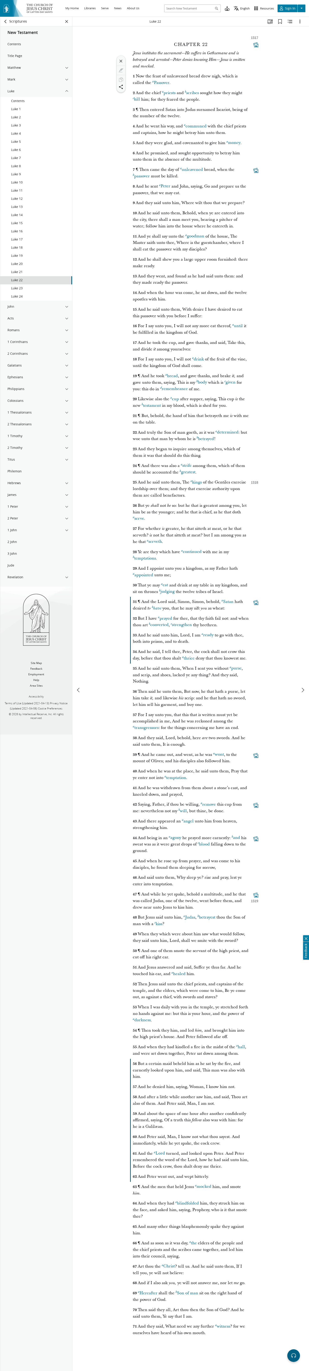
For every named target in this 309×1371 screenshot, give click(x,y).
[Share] (121, 86)
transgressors (146, 728)
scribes (192, 93)
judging (167, 592)
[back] (5, 21)
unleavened (192, 169)
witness (223, 1326)
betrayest (207, 917)
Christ (169, 1266)
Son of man (187, 1293)
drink (199, 359)
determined (227, 432)
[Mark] (121, 70)
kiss (159, 924)
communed (196, 126)
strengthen (182, 625)
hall (241, 1047)
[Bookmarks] (280, 21)
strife (187, 466)
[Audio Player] (293, 1355)
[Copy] (121, 79)
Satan (228, 602)
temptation (176, 778)
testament (152, 405)
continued (192, 552)
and (236, 838)
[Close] (121, 61)
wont (219, 754)
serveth (155, 542)
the (194, 1243)
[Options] (299, 21)
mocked (204, 1187)
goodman (195, 236)
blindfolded (188, 1203)
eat (165, 585)
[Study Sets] (270, 21)
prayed (165, 618)
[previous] (78, 690)
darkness (142, 1020)
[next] (302, 690)
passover (142, 176)
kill (137, 99)
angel (188, 821)
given (230, 382)
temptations (145, 558)
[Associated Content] (256, 45)
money (234, 143)
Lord (160, 1153)
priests (170, 93)
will (183, 811)
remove (209, 804)
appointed (143, 575)
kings (197, 482)
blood (204, 844)
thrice (189, 658)
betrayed (206, 439)
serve (139, 518)
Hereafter (148, 1293)
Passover (161, 83)
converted (159, 625)
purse (236, 668)
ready (208, 635)
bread (172, 376)
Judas (190, 917)
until (238, 326)
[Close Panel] (66, 21)
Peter (165, 186)
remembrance (175, 389)
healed (179, 974)
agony (175, 838)
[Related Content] (290, 21)
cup (175, 399)
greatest (188, 472)
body (202, 382)
